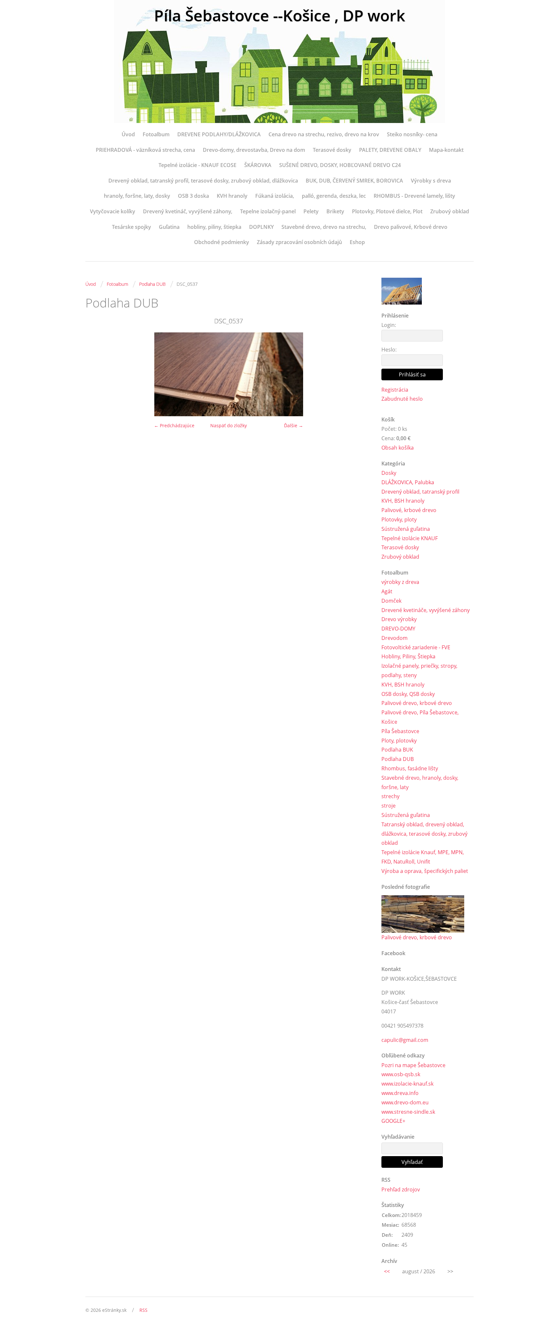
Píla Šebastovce (400, 731)
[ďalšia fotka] (361, 374)
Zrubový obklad (449, 211)
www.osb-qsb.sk (400, 1074)
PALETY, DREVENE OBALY (390, 149)
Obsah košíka (397, 447)
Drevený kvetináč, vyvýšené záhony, (187, 211)
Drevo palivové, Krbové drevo (410, 226)
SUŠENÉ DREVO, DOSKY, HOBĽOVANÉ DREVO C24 (340, 165)
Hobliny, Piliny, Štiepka (408, 656)
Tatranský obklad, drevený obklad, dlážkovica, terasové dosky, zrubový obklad (424, 834)
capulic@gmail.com (404, 1039)
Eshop (357, 242)
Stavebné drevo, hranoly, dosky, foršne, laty (419, 782)
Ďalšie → (293, 425)
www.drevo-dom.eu (405, 1102)
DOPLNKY (261, 226)
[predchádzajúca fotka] (96, 374)
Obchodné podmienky (221, 242)
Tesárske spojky (131, 226)
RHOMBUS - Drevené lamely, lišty (414, 195)
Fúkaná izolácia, (274, 195)
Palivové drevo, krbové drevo (416, 703)
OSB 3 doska (193, 195)
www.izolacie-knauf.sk (407, 1083)
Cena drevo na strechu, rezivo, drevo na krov (324, 134)
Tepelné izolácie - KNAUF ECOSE (197, 165)
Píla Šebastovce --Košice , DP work (279, 15)
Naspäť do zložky (228, 425)
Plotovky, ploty (399, 519)
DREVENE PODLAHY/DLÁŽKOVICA (219, 134)
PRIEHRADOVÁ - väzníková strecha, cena (145, 149)
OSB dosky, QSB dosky (408, 693)
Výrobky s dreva (431, 180)
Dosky (388, 472)
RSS (143, 1310)
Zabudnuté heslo (402, 398)
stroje (388, 805)
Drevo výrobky (399, 619)
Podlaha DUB (152, 284)
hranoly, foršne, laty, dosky (137, 195)
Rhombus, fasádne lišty (409, 768)
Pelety (311, 211)
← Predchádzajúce (174, 425)
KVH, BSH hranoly (402, 500)
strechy (390, 796)
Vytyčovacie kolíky (112, 211)
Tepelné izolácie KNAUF (409, 538)
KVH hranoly (232, 195)
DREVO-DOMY (398, 628)
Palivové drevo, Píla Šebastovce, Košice (420, 717)
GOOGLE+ (393, 1120)
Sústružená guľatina (405, 528)
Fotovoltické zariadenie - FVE (415, 647)
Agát (386, 591)
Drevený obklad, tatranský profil (420, 491)
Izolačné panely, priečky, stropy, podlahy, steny (419, 670)
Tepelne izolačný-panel (268, 211)
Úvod (128, 134)
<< (387, 1271)
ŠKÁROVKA (257, 165)
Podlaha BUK (397, 749)
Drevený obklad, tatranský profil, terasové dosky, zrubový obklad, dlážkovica (203, 180)
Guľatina (169, 226)
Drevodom (394, 638)
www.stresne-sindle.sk (408, 1111)
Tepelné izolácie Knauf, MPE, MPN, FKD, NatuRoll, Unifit (422, 857)
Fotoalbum (156, 134)
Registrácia (394, 389)
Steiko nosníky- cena (412, 134)
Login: (388, 325)
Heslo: (389, 349)
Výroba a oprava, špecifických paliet (424, 871)
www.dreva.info (400, 1093)
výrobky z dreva (400, 582)
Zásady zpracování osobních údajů (299, 242)
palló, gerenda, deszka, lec (334, 195)
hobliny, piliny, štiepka (214, 226)
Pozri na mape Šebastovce (413, 1065)
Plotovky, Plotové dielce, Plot (387, 211)
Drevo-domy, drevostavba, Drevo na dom (254, 149)
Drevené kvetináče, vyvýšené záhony (425, 610)
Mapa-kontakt (446, 149)
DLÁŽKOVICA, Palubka (407, 482)
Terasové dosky (332, 149)
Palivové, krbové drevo (408, 510)
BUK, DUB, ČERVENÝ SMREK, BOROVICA (354, 180)
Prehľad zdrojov (400, 1189)
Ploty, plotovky (399, 740)
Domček (391, 600)
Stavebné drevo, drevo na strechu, (323, 226)
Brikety (335, 211)
